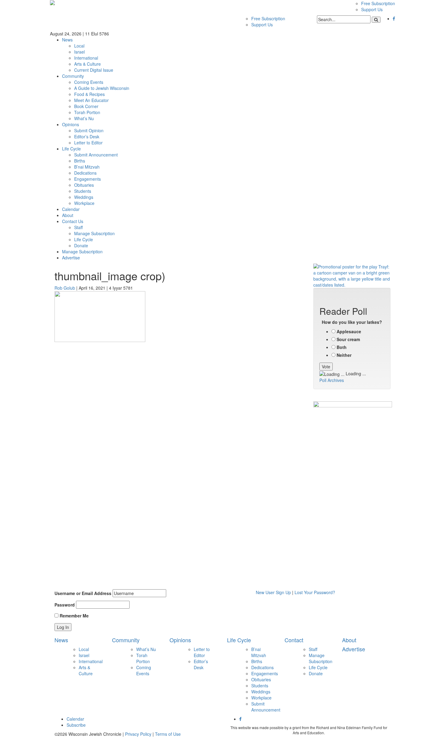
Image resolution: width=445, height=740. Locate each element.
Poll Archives (331, 380)
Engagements (87, 179)
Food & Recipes (89, 94)
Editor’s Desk (86, 136)
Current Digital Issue (93, 70)
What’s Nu (84, 118)
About (67, 215)
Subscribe (76, 725)
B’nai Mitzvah (87, 167)
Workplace (84, 203)
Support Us (372, 9)
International (86, 58)
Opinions (70, 124)
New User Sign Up (273, 592)
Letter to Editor (88, 143)
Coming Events (88, 82)
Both (342, 347)
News (67, 40)
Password (64, 605)
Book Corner (86, 106)
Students (82, 191)
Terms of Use (168, 734)
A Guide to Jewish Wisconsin (101, 88)
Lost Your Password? (315, 592)
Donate (81, 245)
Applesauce (349, 331)
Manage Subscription (94, 233)
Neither (344, 355)
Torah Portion (87, 112)
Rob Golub (64, 288)
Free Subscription (378, 3)
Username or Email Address (82, 593)
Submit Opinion (89, 130)
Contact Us (72, 221)
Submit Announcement (96, 155)
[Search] (376, 20)
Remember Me (73, 616)
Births (79, 161)
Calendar (71, 209)
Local (79, 46)
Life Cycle (71, 149)
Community (73, 76)
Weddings (83, 197)
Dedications (85, 173)
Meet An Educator (91, 100)
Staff (78, 227)
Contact (294, 640)
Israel (79, 52)
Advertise (71, 258)
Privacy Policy (138, 734)
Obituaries (84, 185)
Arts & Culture (87, 64)
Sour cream (348, 339)
